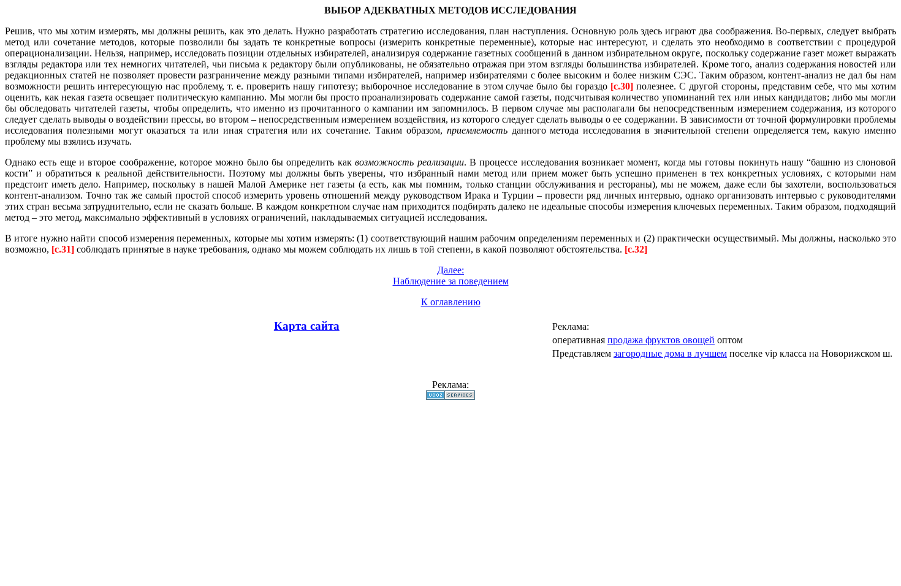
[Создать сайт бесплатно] (450, 396)
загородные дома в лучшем (670, 353)
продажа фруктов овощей (661, 340)
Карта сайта (307, 325)
